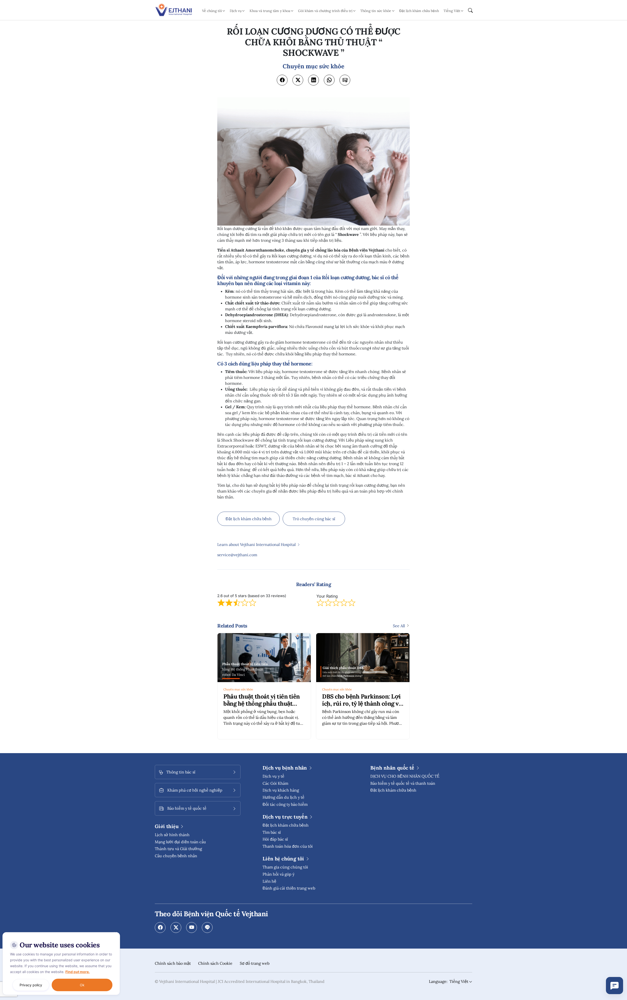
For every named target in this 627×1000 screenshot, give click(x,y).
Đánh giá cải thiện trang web (289, 888)
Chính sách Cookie (215, 963)
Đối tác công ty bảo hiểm (285, 804)
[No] (115, 933)
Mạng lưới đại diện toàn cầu (180, 841)
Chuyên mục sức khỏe (238, 689)
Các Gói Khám (275, 783)
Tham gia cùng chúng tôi (285, 867)
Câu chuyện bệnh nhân (176, 855)
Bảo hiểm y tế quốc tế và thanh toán (402, 783)
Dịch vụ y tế (273, 776)
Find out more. (77, 972)
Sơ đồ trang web (254, 963)
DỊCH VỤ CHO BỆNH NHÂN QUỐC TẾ (404, 776)
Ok (82, 985)
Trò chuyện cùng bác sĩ (314, 518)
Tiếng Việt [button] (452, 11)
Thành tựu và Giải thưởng (178, 848)
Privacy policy (31, 985)
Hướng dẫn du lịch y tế (283, 797)
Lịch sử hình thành (172, 834)
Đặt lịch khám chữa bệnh (419, 11)
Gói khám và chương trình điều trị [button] (325, 11)
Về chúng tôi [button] (212, 11)
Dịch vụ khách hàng (281, 790)
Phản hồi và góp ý (278, 874)
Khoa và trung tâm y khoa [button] (270, 11)
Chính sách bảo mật (173, 963)
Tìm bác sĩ (272, 832)
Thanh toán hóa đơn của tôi (288, 846)
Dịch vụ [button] (235, 11)
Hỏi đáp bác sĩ (275, 839)
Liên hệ (269, 881)
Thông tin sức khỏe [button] (375, 11)
